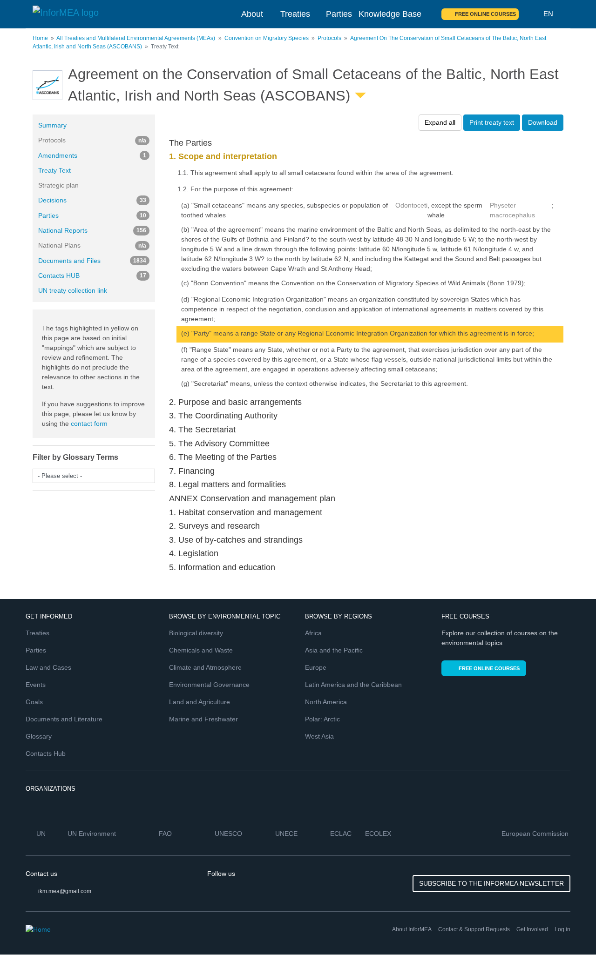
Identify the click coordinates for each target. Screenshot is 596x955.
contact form (89, 423)
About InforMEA (412, 929)
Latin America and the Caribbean (353, 684)
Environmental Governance (209, 684)
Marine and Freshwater (203, 719)
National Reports (92, 230)
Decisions (92, 200)
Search (531, 14)
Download (542, 122)
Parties (339, 14)
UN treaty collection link (72, 290)
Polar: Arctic (322, 719)
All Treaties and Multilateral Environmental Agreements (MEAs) (135, 38)
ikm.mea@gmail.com (64, 891)
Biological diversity (196, 633)
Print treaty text (491, 122)
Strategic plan (58, 185)
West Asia (319, 736)
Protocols (329, 38)
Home (40, 38)
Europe (315, 667)
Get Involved (532, 929)
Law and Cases (48, 667)
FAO (166, 833)
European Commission (535, 833)
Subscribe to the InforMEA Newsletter (491, 883)
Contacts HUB (92, 275)
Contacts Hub (46, 753)
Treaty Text (54, 170)
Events (36, 684)
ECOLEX (379, 833)
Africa (313, 633)
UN (41, 833)
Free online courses (485, 14)
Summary (52, 125)
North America (326, 702)
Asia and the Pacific (334, 650)
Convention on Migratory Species (266, 38)
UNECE (287, 833)
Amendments (92, 155)
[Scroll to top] (569, 928)
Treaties (295, 14)
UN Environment (93, 833)
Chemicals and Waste (201, 650)
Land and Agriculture (199, 702)
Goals (34, 702)
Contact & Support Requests (474, 929)
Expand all (440, 122)
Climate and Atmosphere (205, 667)
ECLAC (341, 833)
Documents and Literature (64, 719)
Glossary (39, 736)
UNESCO (229, 833)
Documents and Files (92, 260)
